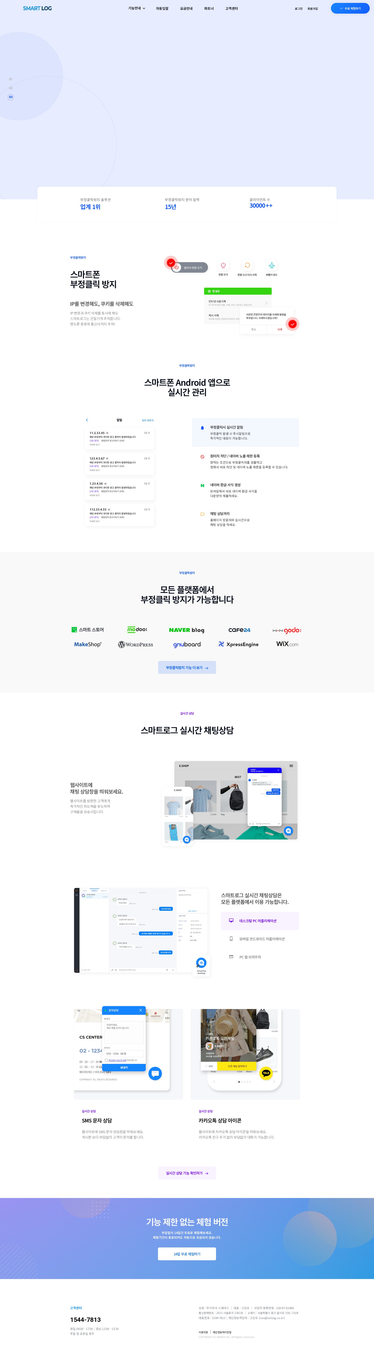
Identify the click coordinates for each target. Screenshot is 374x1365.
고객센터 (231, 8)
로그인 (299, 9)
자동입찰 (162, 8)
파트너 (209, 8)
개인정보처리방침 (222, 1332)
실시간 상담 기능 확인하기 (184, 1172)
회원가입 (313, 9)
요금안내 (186, 8)
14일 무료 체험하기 (187, 1253)
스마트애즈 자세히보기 (246, 162)
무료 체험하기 (353, 8)
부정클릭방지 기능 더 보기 (184, 667)
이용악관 (203, 1332)
